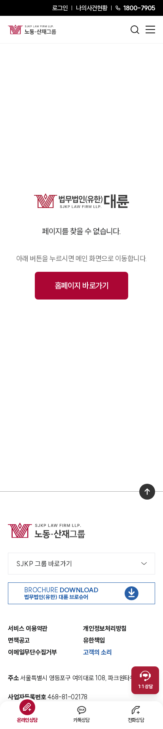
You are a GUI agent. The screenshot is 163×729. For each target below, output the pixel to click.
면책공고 (19, 640)
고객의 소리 (97, 652)
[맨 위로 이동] (147, 492)
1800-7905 (139, 8)
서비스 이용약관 (27, 628)
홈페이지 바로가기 (82, 285)
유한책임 (94, 640)
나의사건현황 (91, 8)
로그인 (60, 8)
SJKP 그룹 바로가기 (44, 563)
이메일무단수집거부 (32, 652)
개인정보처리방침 (105, 628)
